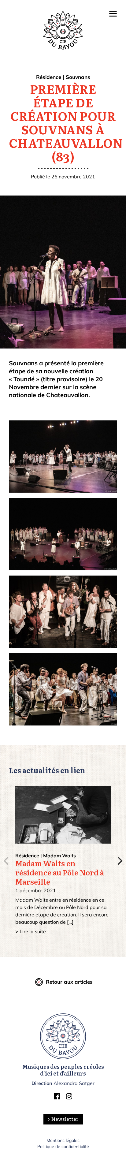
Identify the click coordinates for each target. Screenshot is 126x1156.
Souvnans (78, 77)
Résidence (48, 77)
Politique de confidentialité (63, 1146)
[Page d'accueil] (63, 1036)
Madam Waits (59, 855)
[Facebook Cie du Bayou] (57, 1097)
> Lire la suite (30, 931)
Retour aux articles (69, 982)
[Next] (119, 860)
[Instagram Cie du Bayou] (69, 1097)
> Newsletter (63, 1119)
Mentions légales (63, 1140)
